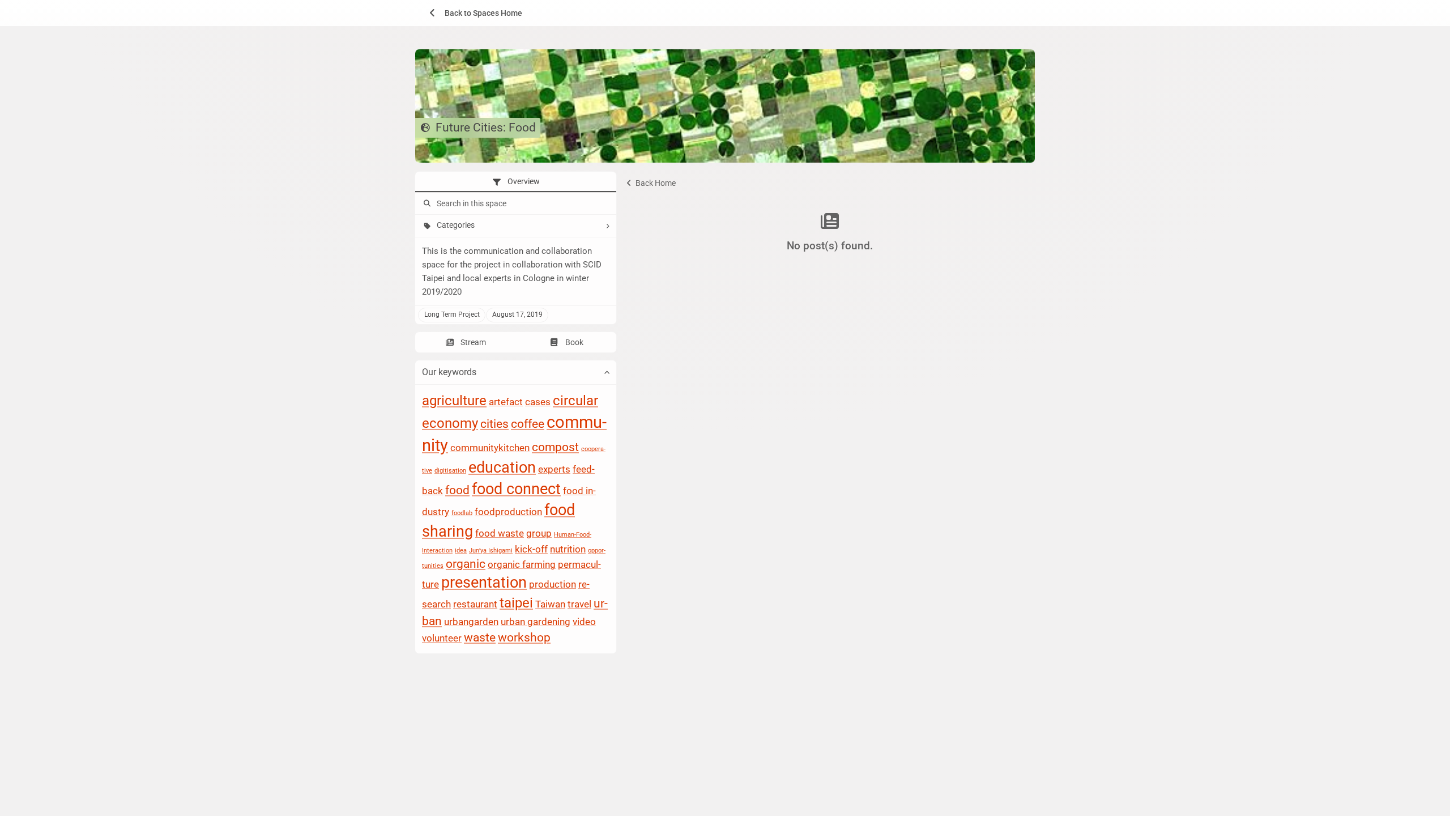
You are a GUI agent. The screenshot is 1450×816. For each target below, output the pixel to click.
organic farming (522, 565)
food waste (499, 533)
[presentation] (515, 182)
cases (538, 401)
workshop (524, 638)
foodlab (461, 513)
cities (494, 424)
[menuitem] (472, 13)
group (539, 533)
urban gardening (535, 622)
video (584, 622)
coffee (527, 424)
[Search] (426, 204)
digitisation (450, 470)
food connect (516, 489)
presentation (484, 583)
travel (579, 604)
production (552, 584)
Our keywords (449, 372)
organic (465, 564)
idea (461, 550)
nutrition (568, 549)
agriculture (454, 401)
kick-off (531, 549)
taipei (516, 603)
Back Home (655, 183)
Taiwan (550, 604)
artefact (506, 401)
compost (555, 447)
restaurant (475, 604)
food (457, 490)
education (502, 467)
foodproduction (508, 512)
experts (554, 469)
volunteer (442, 638)
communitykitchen (490, 447)
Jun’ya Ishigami (491, 550)
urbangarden (471, 622)
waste (480, 638)
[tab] (515, 182)
